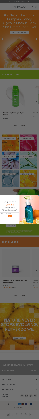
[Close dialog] (38, 195)
